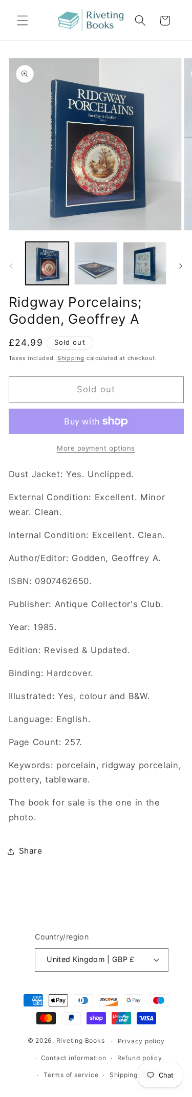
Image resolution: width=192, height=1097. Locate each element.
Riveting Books (80, 1041)
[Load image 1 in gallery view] (47, 263)
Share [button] (30, 851)
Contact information (73, 1058)
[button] (22, 20)
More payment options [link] (96, 448)
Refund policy (139, 1058)
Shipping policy (135, 1075)
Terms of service (71, 1075)
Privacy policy (141, 1041)
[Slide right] (180, 266)
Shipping (70, 358)
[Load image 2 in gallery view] (95, 263)
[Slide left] (11, 266)
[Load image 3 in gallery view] (144, 263)
